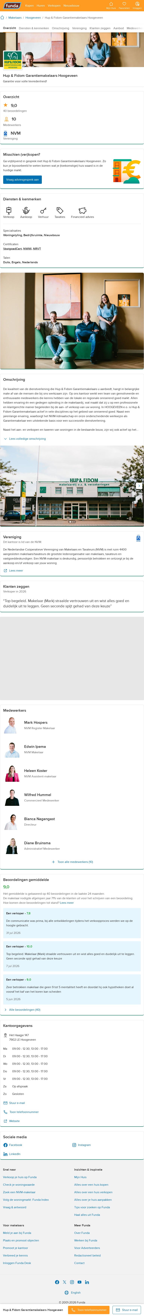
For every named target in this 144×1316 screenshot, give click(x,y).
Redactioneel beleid (87, 1255)
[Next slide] (139, 486)
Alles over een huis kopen (91, 1185)
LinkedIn (14, 1154)
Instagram (84, 1145)
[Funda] (12, 5)
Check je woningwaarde (19, 1185)
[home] (3, 17)
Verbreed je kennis (15, 1255)
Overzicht (9, 28)
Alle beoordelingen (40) (24, 1010)
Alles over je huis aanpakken (93, 1200)
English (76, 1293)
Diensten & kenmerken (34, 28)
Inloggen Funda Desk (17, 1263)
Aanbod (118, 28)
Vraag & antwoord (14, 1207)
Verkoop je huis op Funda (20, 1177)
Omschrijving (60, 28)
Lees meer (16, 571)
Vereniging (79, 28)
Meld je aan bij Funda (17, 1233)
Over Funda (82, 1233)
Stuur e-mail (17, 1103)
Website (14, 1121)
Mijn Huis (80, 1177)
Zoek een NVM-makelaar (19, 1192)
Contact (79, 1263)
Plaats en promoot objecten (21, 1240)
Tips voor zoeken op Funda (92, 1207)
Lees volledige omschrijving (27, 439)
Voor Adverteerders (87, 1248)
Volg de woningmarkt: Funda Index (26, 1200)
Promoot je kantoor (15, 1248)
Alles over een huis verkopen (93, 1192)
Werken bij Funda (85, 1240)
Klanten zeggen (100, 28)
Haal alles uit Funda (87, 1215)
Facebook (15, 1145)
